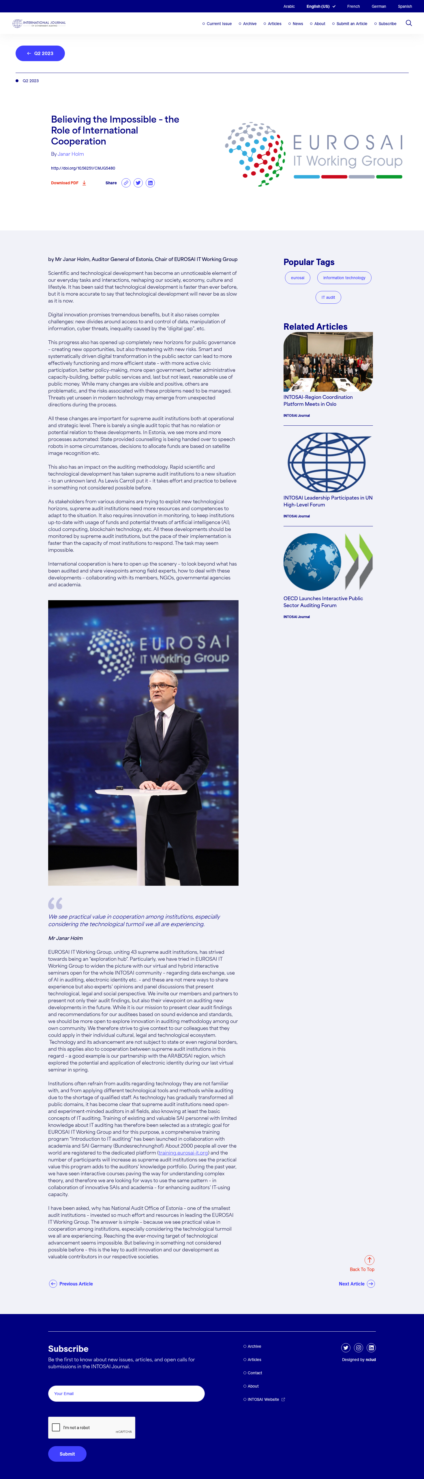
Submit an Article (352, 23)
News (298, 23)
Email (55, 1379)
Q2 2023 (43, 53)
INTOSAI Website (263, 1399)
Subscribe (388, 23)
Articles (275, 23)
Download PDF (64, 182)
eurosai (297, 277)
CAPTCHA (62, 1410)
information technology (344, 277)
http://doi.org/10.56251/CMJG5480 (83, 168)
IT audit (328, 297)
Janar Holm (71, 154)
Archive (250, 23)
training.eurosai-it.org (183, 1153)
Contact (255, 1372)
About (319, 23)
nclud (371, 1359)
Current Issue (219, 23)
